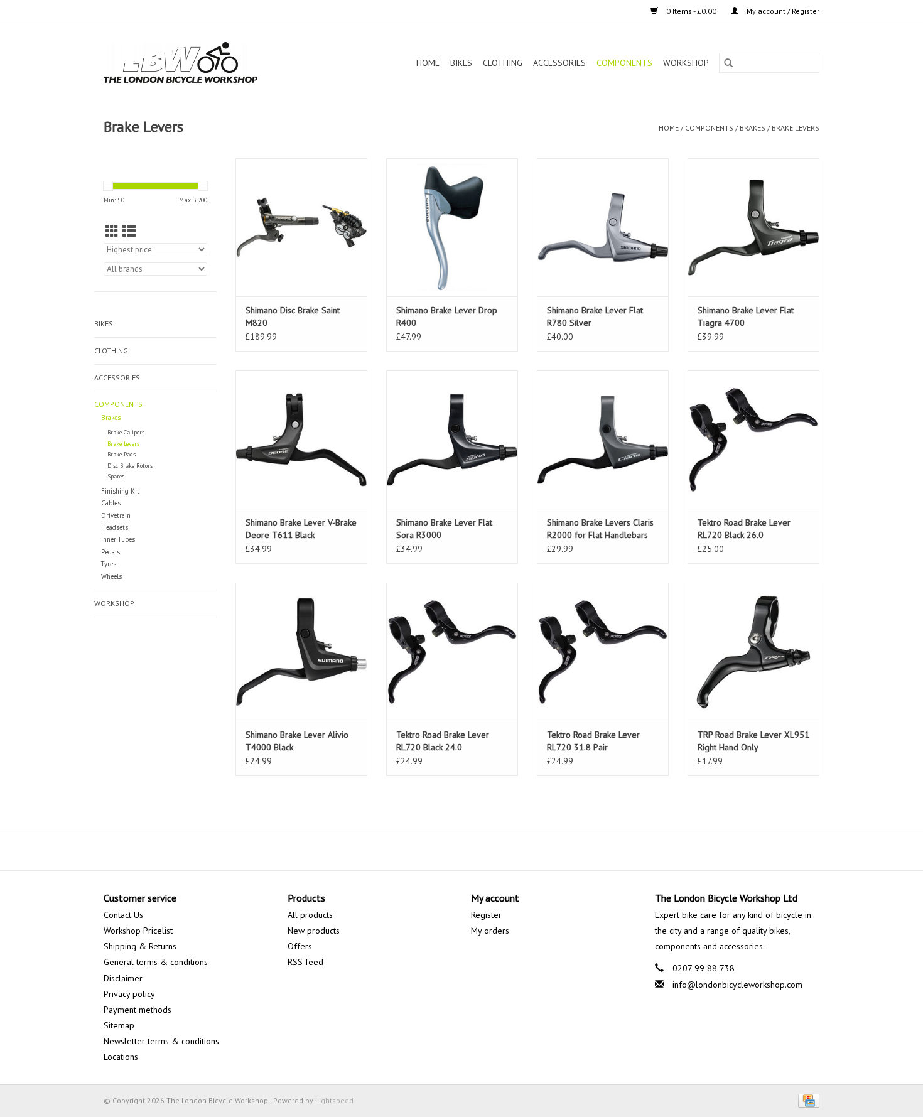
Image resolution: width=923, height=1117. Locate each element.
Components (624, 62)
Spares (115, 476)
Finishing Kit (120, 491)
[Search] (728, 63)
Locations (121, 1056)
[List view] (129, 231)
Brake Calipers (125, 432)
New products (314, 930)
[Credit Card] (806, 1099)
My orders (490, 930)
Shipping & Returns (140, 946)
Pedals (110, 552)
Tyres (108, 563)
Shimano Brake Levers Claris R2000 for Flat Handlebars (600, 529)
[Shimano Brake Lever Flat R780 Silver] (603, 227)
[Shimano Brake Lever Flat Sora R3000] (452, 439)
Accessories (559, 62)
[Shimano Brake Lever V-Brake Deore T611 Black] (301, 439)
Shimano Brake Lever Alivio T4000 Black (297, 741)
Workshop (686, 62)
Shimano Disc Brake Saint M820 (293, 316)
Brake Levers (795, 127)
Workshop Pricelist (138, 930)
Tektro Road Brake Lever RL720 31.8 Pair (593, 741)
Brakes (752, 127)
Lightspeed (334, 1100)
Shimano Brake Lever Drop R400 (446, 316)
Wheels (111, 576)
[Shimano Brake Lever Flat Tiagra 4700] (753, 227)
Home (428, 62)
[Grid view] (112, 231)
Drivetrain (116, 515)
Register (486, 914)
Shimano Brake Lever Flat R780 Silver (595, 316)
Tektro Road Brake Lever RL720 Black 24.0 (442, 741)
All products (310, 914)
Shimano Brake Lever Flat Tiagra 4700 (746, 316)
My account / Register (782, 11)
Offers (300, 946)
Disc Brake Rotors (130, 465)
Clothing (502, 62)
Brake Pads (121, 454)
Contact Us (123, 914)
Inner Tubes (118, 539)
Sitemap (119, 1025)
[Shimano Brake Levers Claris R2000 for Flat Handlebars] (603, 439)
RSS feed (305, 962)
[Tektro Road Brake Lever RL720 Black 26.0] (753, 439)
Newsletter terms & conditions (161, 1041)
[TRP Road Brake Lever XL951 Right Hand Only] (753, 652)
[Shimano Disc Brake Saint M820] (301, 227)
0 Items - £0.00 (691, 11)
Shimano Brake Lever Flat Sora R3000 (444, 529)
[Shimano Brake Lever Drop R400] (452, 227)
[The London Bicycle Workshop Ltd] (202, 62)
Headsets (114, 527)
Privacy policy (129, 994)
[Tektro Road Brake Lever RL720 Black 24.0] (452, 652)
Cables (111, 503)
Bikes (461, 62)
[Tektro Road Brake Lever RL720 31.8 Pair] (603, 652)
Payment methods (137, 1009)
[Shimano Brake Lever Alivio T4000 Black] (301, 652)
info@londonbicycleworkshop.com (737, 984)
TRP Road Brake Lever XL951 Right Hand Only (753, 741)
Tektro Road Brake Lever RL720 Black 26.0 (744, 529)
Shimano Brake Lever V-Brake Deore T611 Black (301, 529)
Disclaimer (123, 978)
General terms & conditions (156, 962)
